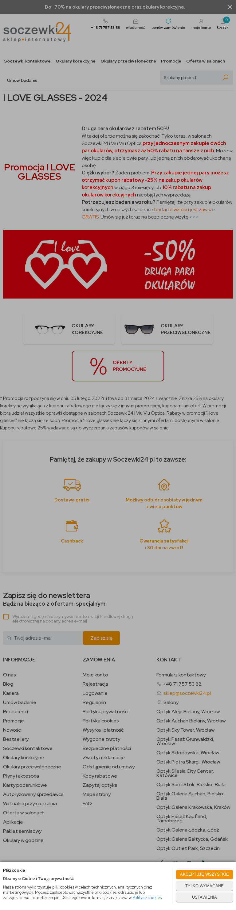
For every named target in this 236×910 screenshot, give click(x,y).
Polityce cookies (147, 897)
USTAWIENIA (204, 897)
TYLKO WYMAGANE (204, 886)
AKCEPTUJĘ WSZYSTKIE (204, 874)
